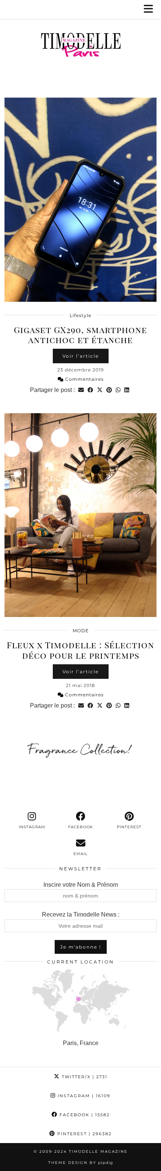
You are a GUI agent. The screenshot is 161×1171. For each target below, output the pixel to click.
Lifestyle (80, 315)
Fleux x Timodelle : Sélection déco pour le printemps (80, 650)
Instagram (83, 1095)
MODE (81, 630)
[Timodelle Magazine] (80, 46)
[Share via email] (81, 390)
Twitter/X (83, 1076)
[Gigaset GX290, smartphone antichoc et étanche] (80, 200)
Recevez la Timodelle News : (80, 914)
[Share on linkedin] (126, 390)
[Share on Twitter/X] (99, 390)
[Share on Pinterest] (109, 390)
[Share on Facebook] (90, 390)
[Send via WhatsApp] (118, 390)
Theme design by (80, 1162)
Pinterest (83, 1133)
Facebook (84, 1114)
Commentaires (84, 379)
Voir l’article (81, 356)
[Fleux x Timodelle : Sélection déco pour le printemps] (80, 515)
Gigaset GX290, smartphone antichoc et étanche (80, 335)
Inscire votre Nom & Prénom (80, 885)
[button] (151, 9)
